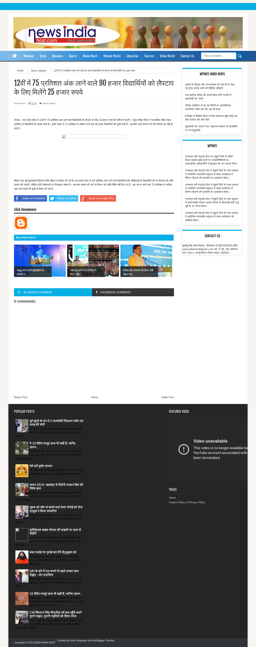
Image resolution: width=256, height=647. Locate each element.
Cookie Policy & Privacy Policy (187, 502)
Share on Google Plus (101, 198)
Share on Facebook (33, 198)
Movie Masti (90, 55)
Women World (112, 55)
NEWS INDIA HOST (44, 642)
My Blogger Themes (103, 640)
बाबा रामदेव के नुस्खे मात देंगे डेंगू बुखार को (53, 552)
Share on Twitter (66, 198)
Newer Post (20, 397)
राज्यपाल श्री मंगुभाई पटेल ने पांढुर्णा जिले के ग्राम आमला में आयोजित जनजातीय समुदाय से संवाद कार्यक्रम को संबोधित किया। (211, 216)
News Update (49, 103)
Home (94, 397)
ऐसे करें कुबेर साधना (41, 466)
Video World (167, 55)
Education (132, 55)
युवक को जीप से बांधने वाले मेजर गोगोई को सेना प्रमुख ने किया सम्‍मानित (56, 508)
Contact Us (187, 55)
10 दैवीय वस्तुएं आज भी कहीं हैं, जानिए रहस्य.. (56, 593)
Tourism (149, 55)
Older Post (168, 397)
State (43, 55)
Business (57, 55)
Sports (73, 55)
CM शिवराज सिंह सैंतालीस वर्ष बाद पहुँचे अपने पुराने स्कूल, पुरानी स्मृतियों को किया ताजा (56, 614)
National (29, 55)
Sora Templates (78, 640)
